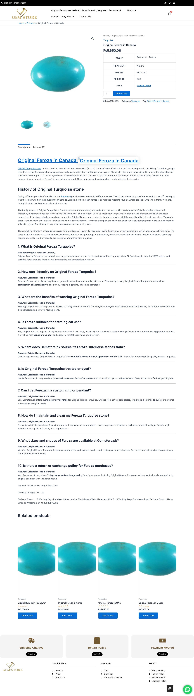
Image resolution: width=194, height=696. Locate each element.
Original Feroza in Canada (158, 101)
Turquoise (115, 35)
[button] (92, 38)
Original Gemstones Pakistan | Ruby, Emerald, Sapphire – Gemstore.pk (86, 10)
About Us (131, 10)
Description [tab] (24, 147)
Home (106, 35)
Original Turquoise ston (29, 168)
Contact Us (85, 16)
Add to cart (121, 93)
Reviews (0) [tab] (39, 147)
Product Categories (61, 16)
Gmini (148, 85)
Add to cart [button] (27, 615)
